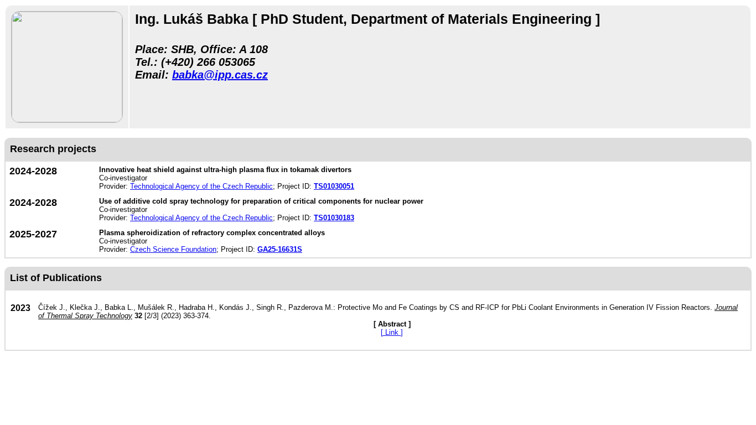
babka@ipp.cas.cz (220, 75)
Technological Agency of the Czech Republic (201, 186)
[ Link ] (392, 332)
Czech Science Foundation (173, 249)
